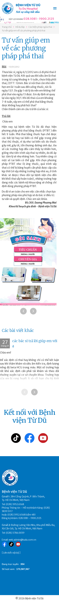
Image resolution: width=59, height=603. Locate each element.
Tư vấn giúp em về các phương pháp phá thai (23, 30)
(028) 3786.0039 (15, 532)
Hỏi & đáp (20, 27)
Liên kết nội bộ (11, 552)
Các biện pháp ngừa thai (40, 27)
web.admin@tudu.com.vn (22, 539)
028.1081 (30, 19)
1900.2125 (46, 19)
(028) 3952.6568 (15, 504)
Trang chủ (7, 27)
